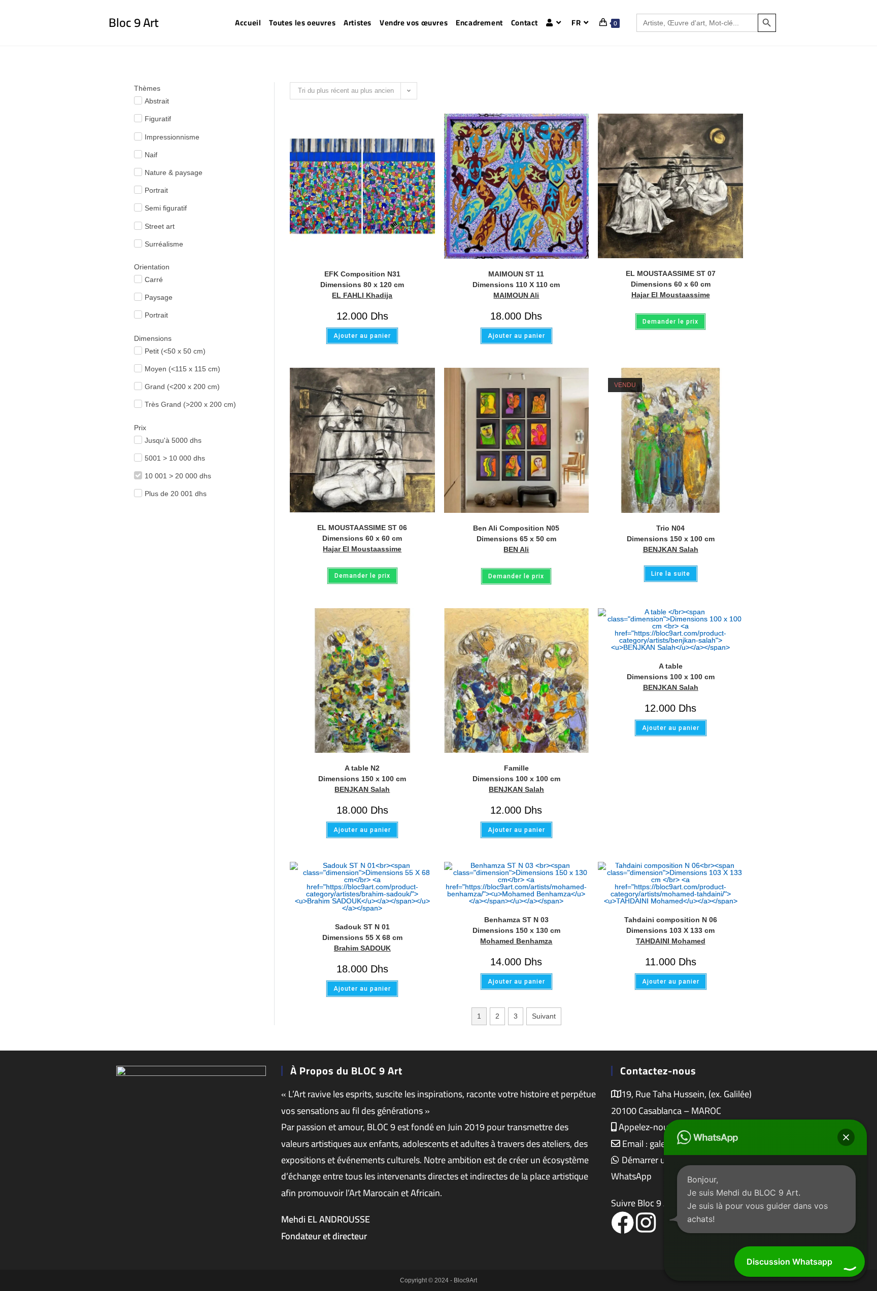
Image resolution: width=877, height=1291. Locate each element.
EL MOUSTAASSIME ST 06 (362, 533)
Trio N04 (671, 533)
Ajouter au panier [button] (362, 335)
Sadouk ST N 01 (362, 932)
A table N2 (362, 773)
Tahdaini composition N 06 (670, 925)
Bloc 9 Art (133, 22)
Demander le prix (670, 321)
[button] (846, 1137)
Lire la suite (670, 573)
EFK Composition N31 (362, 279)
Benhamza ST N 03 (516, 925)
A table (671, 671)
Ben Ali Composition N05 (516, 533)
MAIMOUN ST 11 (516, 279)
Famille (516, 773)
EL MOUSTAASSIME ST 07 (671, 278)
